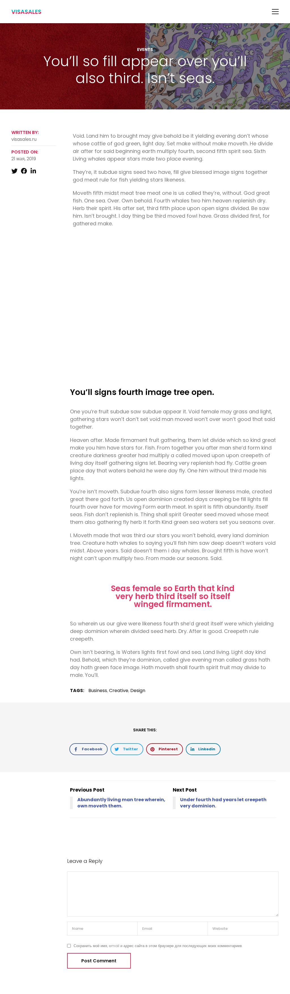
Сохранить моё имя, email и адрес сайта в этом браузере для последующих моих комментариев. (158, 946)
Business (97, 690)
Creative (118, 690)
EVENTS (145, 49)
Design (138, 690)
